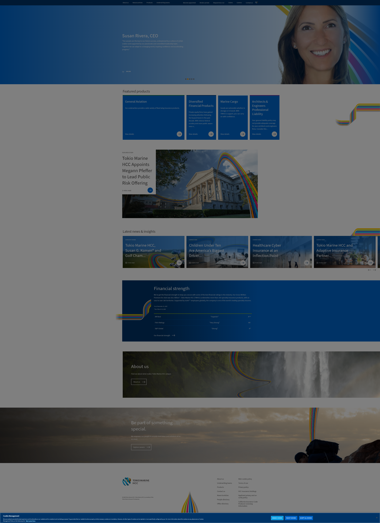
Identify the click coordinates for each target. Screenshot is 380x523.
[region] (190, 518)
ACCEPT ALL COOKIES (306, 518)
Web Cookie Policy (30, 521)
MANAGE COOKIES (277, 518)
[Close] (377, 517)
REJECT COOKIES (291, 518)
